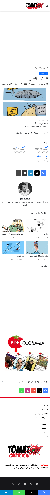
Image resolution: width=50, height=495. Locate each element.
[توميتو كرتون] (35, 5)
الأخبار (46, 234)
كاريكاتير (36, 68)
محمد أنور (42, 84)
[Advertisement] (25, 39)
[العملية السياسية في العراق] (13, 225)
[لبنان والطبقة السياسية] (37, 247)
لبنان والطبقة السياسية (39, 256)
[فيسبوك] (43, 173)
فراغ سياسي (43, 146)
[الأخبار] (37, 225)
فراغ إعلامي (20, 146)
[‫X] (37, 173)
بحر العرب (20, 256)
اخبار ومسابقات (42, 417)
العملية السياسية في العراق (13, 234)
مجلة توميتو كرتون (41, 413)
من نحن (45, 436)
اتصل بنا (45, 432)
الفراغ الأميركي (42, 156)
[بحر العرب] (13, 247)
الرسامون (44, 428)
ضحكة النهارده (42, 409)
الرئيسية (43, 68)
